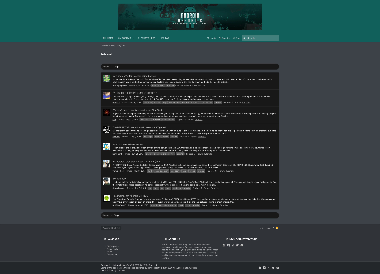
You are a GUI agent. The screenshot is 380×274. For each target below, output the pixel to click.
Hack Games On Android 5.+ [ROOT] (131, 195)
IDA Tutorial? (119, 178)
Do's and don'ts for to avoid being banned (134, 76)
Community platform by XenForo (129, 265)
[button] (133, 38)
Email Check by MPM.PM (113, 270)
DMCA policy (113, 246)
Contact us (112, 254)
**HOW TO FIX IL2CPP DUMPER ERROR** (135, 93)
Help (261, 228)
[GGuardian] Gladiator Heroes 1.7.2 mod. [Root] (137, 161)
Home (109, 251)
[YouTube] (241, 245)
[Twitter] (237, 245)
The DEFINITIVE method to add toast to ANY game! (139, 127)
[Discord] (228, 245)
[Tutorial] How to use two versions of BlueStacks (138, 110)
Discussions (199, 85)
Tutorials (246, 102)
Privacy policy (113, 249)
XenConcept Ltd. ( (181, 268)
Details (193, 268)
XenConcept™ (154, 268)
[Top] (273, 228)
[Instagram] (233, 245)
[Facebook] (224, 245)
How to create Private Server (128, 144)
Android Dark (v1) (112, 228)
